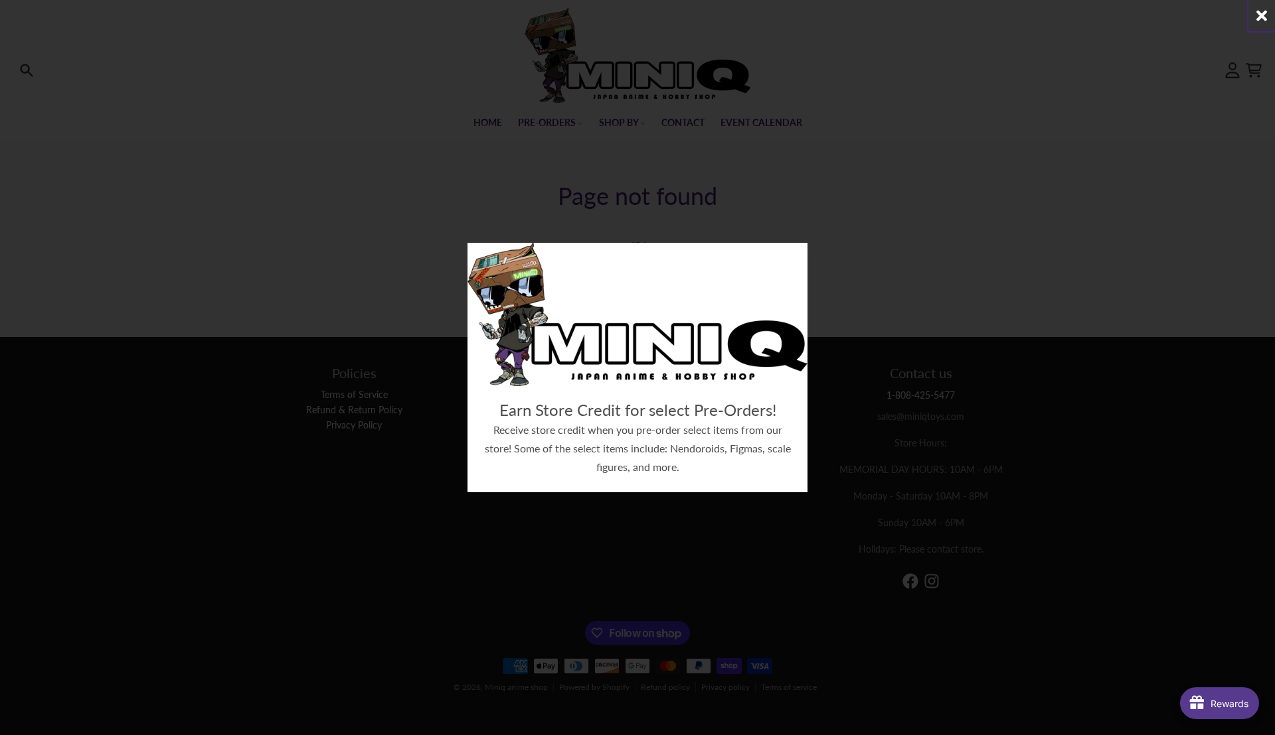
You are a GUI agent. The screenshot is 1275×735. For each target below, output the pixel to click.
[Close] (1261, 15)
